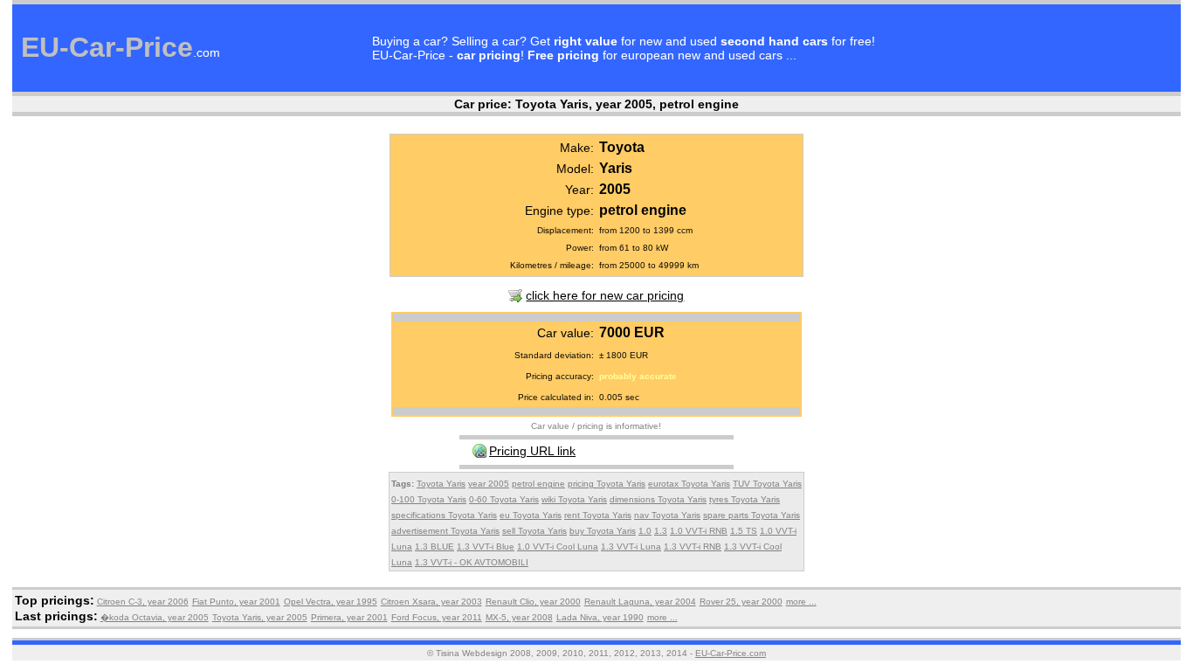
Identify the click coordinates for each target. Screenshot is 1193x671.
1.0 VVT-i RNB (699, 531)
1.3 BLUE (434, 546)
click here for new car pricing (605, 295)
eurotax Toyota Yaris (689, 483)
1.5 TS (743, 531)
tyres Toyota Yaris (744, 499)
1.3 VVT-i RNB (692, 546)
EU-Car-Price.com (730, 653)
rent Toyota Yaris (597, 515)
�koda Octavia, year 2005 (154, 617)
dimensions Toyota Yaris (658, 499)
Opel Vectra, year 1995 (330, 601)
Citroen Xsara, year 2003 (431, 601)
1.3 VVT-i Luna (631, 546)
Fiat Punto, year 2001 (236, 601)
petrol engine (538, 483)
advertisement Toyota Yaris (445, 531)
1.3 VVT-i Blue (485, 546)
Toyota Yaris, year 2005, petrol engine (627, 104)
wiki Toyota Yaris (574, 499)
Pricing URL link (532, 451)
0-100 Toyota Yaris (428, 499)
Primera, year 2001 (349, 617)
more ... (801, 601)
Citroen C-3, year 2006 (143, 601)
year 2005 (488, 483)
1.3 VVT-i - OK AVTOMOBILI (471, 562)
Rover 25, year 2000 (741, 601)
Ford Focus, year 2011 (436, 617)
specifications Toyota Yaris (444, 515)
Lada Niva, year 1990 (600, 617)
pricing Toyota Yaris (606, 483)
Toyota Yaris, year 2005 (259, 617)
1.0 (645, 531)
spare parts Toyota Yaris (751, 515)
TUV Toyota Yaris (767, 483)
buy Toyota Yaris (602, 531)
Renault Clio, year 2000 (533, 601)
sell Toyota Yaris (534, 531)
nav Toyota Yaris (667, 515)
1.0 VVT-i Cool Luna (557, 546)
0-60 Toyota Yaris (504, 499)
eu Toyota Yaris (531, 515)
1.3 (660, 531)
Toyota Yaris (441, 483)
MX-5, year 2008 (519, 617)
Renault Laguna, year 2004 (640, 601)
